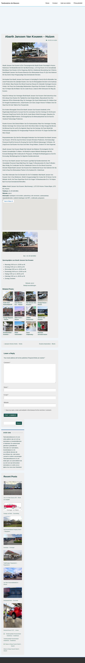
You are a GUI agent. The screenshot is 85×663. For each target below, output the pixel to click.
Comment (7, 362)
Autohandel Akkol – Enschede (11, 600)
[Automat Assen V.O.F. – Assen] (13, 615)
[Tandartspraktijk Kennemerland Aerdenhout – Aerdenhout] (13, 635)
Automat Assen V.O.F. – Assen (11, 630)
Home (47, 3)
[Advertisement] (42, 18)
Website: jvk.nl (29, 283)
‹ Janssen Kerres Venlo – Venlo (13, 344)
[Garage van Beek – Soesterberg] (13, 507)
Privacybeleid (78, 3)
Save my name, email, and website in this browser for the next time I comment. (28, 410)
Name (5, 387)
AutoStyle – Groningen (9, 547)
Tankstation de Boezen (10, 3)
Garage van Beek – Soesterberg (11, 513)
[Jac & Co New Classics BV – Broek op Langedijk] (13, 488)
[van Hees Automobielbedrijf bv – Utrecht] (13, 574)
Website (6, 402)
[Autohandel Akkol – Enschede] (13, 593)
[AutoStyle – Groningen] (13, 540)
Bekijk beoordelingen (29, 285)
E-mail (6, 395)
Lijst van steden (66, 3)
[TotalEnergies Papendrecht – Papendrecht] (13, 555)
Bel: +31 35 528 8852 (29, 256)
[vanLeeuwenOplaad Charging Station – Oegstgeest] (13, 522)
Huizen (55, 40)
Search (19, 423)
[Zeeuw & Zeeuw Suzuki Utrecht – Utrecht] (13, 645)
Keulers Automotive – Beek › (47, 344)
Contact (54, 3)
